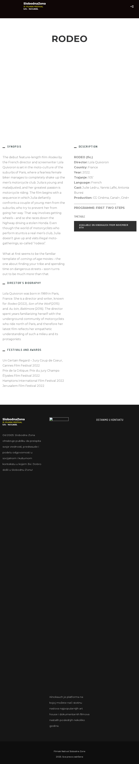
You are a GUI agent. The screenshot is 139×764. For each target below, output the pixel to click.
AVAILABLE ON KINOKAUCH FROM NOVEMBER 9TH (103, 226)
